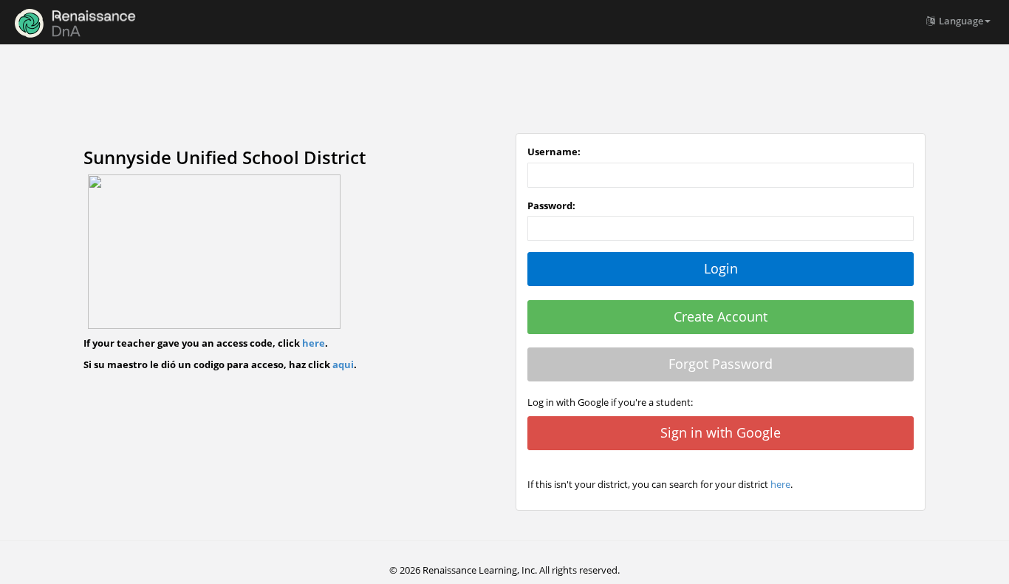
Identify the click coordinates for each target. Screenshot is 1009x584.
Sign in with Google (720, 432)
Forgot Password (720, 364)
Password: (551, 205)
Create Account (720, 316)
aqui (343, 364)
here (313, 343)
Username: (554, 151)
